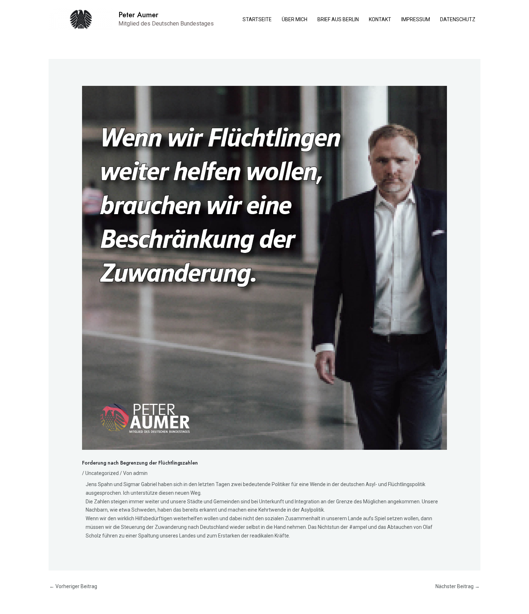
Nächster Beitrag (457, 586)
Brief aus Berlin (338, 19)
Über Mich (294, 19)
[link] (99, 484)
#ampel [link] (358, 527)
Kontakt (380, 19)
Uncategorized (102, 473)
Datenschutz (457, 19)
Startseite (257, 19)
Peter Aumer (138, 15)
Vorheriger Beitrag (73, 586)
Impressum (415, 19)
